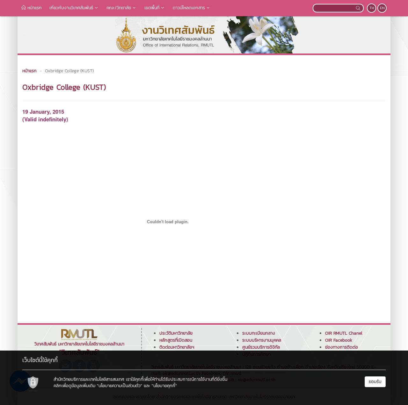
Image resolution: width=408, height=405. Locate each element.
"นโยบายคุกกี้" (164, 385)
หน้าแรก (34, 7)
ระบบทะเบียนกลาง (258, 333)
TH (371, 8)
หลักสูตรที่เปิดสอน (175, 340)
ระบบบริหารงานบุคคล (261, 340)
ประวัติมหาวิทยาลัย (176, 333)
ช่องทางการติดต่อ (341, 347)
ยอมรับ (375, 381)
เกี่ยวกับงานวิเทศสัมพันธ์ (71, 7)
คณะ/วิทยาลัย (118, 7)
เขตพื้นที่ (151, 7)
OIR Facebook (338, 340)
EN (382, 8)
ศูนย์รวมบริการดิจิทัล (261, 347)
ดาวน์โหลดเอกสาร (189, 7)
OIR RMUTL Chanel (343, 333)
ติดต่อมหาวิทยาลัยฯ (176, 347)
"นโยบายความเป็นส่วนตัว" (119, 385)
